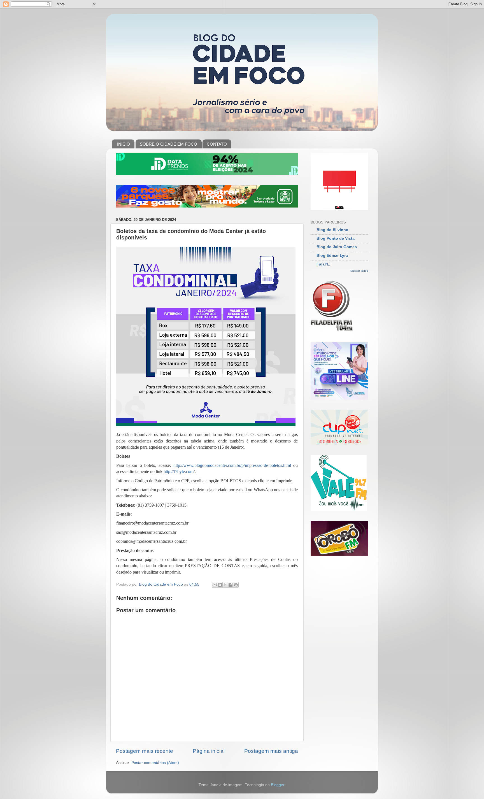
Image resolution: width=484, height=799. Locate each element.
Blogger (277, 785)
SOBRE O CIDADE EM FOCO (168, 144)
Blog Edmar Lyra (332, 255)
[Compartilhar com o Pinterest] (236, 585)
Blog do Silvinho (332, 230)
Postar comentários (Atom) (155, 763)
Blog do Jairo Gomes (337, 247)
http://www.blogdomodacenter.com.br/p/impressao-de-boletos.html (232, 465)
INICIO (123, 144)
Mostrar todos (359, 270)
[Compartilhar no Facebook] (230, 585)
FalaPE (323, 264)
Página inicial (209, 751)
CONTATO (217, 144)
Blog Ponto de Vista (336, 238)
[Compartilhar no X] (225, 585)
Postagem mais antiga (271, 751)
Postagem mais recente (144, 751)
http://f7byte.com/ (179, 471)
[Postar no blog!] (220, 585)
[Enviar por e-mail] (214, 585)
